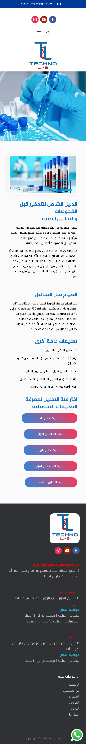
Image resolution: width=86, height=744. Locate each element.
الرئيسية (74, 684)
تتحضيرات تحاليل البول (50, 433)
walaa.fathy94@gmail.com (37, 3)
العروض (74, 702)
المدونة (75, 708)
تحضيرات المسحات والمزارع (50, 466)
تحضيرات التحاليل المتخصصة (51, 482)
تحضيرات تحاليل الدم (49, 418)
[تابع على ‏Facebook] (52, 19)
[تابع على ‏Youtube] (43, 19)
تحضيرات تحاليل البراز (50, 450)
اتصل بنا (74, 714)
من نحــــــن (71, 690)
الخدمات (74, 696)
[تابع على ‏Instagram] (35, 19)
